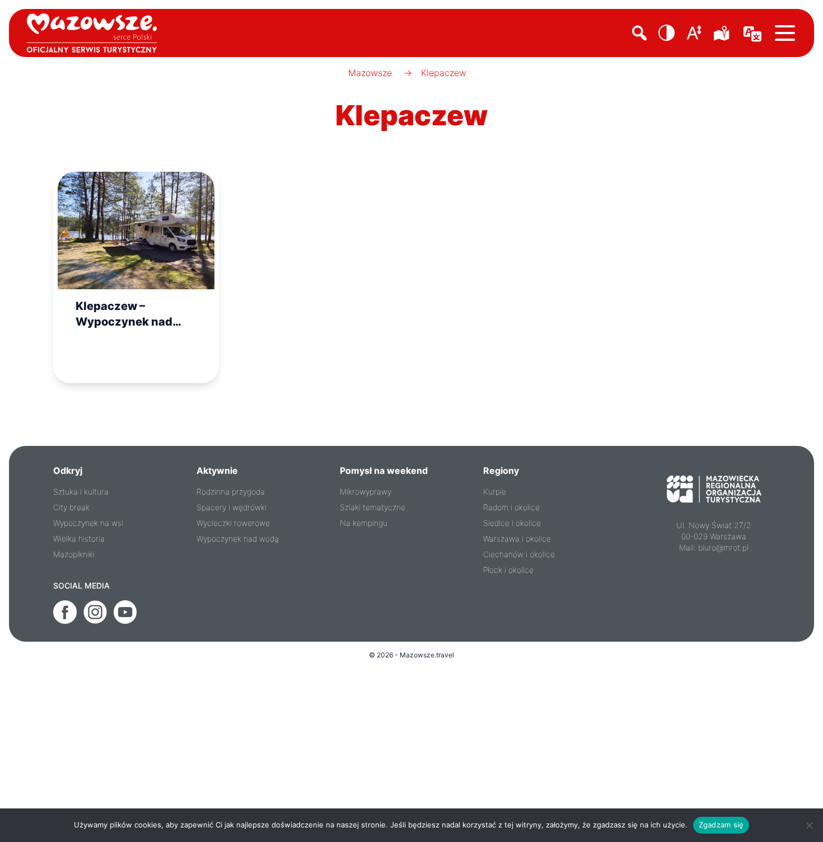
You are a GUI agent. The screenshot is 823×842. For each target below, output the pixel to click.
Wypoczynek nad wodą (238, 538)
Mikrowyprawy (365, 491)
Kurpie (494, 491)
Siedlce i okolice (512, 523)
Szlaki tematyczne (372, 507)
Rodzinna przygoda (231, 491)
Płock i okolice (508, 570)
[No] (809, 825)
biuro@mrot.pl (723, 547)
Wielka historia (79, 538)
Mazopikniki (74, 554)
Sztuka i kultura (81, 491)
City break (71, 507)
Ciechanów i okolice (519, 554)
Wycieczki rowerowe (233, 523)
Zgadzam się (721, 824)
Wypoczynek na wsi (88, 523)
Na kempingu (363, 523)
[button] (666, 33)
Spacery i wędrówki (231, 507)
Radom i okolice (511, 507)
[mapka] (723, 33)
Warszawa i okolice (517, 538)
